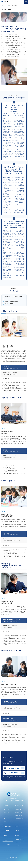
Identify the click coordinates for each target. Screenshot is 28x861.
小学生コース (19, 809)
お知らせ (17, 826)
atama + (18, 842)
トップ (2, 5)
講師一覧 (5, 818)
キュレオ (18, 850)
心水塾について (6, 805)
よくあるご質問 (6, 844)
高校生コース (19, 815)
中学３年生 (7, 298)
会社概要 (5, 815)
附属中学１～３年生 (9, 303)
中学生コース (19, 812)
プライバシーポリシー (14, 857)
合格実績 (5, 835)
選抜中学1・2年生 (18, 296)
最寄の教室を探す (7, 826)
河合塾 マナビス (19, 839)
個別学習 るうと (19, 818)
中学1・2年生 (7, 296)
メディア (17, 830)
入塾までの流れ (6, 830)
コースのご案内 (19, 805)
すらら (17, 845)
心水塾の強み (6, 812)
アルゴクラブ (19, 847)
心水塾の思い (6, 809)
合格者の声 (5, 840)
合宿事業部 (6, 821)
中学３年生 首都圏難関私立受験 (11, 301)
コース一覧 (8, 5)
